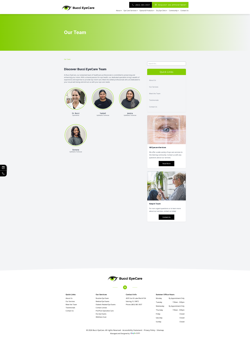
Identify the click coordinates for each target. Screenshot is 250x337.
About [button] (118, 10)
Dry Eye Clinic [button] (161, 10)
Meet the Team (154, 93)
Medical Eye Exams (102, 301)
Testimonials (154, 100)
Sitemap (160, 330)
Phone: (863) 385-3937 (134, 304)
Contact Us (184, 10)
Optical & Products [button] (146, 10)
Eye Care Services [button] (130, 10)
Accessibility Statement (132, 330)
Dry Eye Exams (101, 314)
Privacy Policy (149, 330)
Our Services (153, 87)
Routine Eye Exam (102, 298)
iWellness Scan (101, 317)
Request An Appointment (172, 5)
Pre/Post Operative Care (105, 311)
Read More (166, 164)
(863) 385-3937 (142, 5)
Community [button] (173, 10)
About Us (152, 80)
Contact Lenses (101, 308)
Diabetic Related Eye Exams (106, 304)
